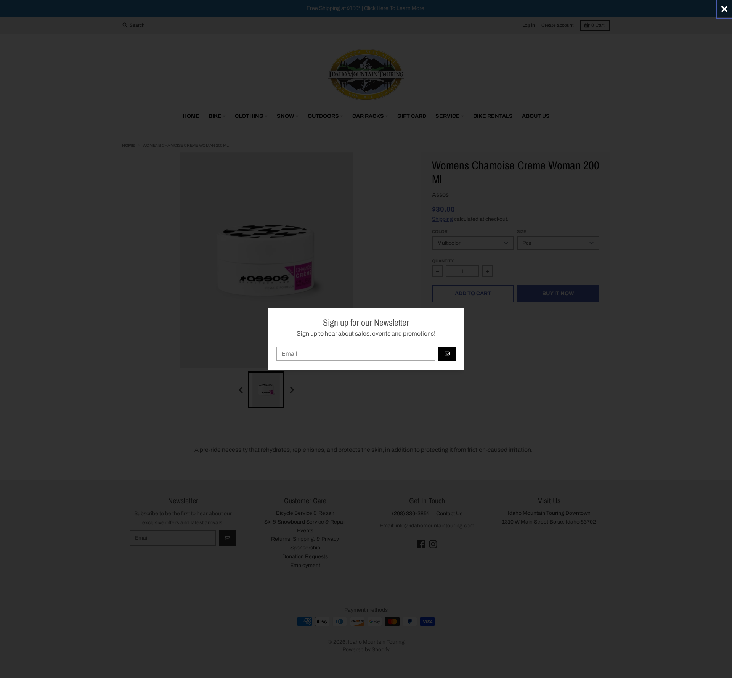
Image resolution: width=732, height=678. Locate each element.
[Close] (724, 9)
